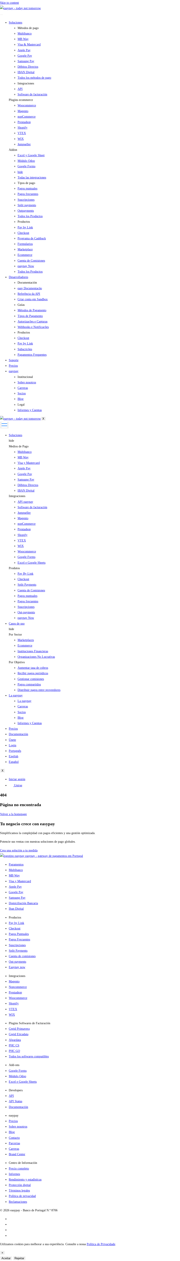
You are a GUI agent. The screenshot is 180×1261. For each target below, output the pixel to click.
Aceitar (6, 1258)
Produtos (14, 568)
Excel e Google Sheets (31, 562)
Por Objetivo (17, 662)
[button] (94, 100)
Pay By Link (25, 573)
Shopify (22, 127)
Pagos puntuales (27, 596)
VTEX (22, 133)
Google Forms (26, 166)
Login (12, 745)
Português (15, 751)
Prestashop (24, 122)
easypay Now (26, 618)
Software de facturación (32, 507)
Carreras (23, 706)
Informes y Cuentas (30, 723)
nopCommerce (27, 116)
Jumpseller (24, 144)
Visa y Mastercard (29, 463)
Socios (22, 712)
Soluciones (15, 22)
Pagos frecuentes (28, 601)
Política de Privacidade (101, 1244)
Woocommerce (27, 105)
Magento (23, 111)
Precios (13, 365)
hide (11, 440)
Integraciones (17, 496)
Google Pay (25, 474)
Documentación (18, 734)
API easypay (25, 501)
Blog (20, 717)
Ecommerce (25, 645)
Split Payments (27, 584)
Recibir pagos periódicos (33, 673)
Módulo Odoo (26, 160)
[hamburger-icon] (1, 14)
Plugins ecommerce (21, 100)
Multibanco (25, 452)
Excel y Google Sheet (31, 155)
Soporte (13, 360)
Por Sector (15, 634)
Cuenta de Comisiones (31, 590)
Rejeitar (19, 1258)
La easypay (16, 695)
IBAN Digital (26, 490)
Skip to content (9, 2)
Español (14, 762)
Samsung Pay (26, 479)
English (13, 756)
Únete (12, 740)
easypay (13, 371)
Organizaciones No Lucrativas (36, 656)
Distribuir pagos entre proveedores (39, 690)
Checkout (23, 579)
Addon (13, 149)
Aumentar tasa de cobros (33, 667)
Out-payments (26, 612)
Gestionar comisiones (31, 679)
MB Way (23, 457)
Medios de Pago (19, 446)
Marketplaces (26, 640)
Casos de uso (17, 623)
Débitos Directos (28, 485)
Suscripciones (26, 607)
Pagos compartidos (29, 684)
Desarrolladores (18, 277)
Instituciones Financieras (33, 651)
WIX (21, 138)
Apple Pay (24, 468)
